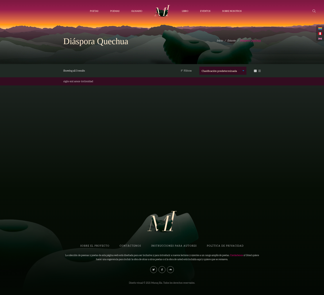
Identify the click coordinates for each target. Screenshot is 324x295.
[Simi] (86, 126)
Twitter (153, 269)
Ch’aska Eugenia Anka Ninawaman (138, 170)
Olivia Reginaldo (88, 170)
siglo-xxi (68, 81)
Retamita (136, 164)
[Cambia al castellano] (320, 33)
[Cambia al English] (320, 38)
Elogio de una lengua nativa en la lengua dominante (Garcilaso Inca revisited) (187, 169)
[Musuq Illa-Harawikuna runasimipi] (162, 11)
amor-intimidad (83, 81)
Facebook (162, 269)
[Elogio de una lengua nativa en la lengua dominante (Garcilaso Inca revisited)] (187, 126)
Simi (86, 164)
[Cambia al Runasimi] (320, 28)
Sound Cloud (170, 269)
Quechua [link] (255, 40)
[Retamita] (136, 126)
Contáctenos (236, 255)
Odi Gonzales (189, 180)
